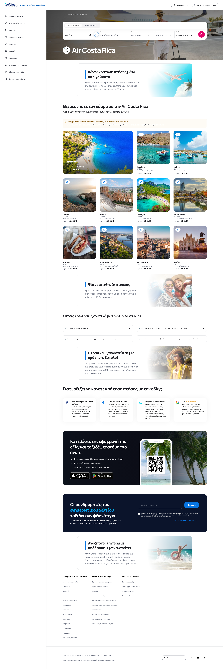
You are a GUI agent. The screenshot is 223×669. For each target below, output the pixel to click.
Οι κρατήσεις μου (128, 591)
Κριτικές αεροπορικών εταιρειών (104, 605)
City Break (66, 586)
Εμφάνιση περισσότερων (184, 520)
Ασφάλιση (66, 624)
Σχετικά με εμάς (128, 582)
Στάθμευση (67, 628)
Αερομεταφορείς (98, 596)
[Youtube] (198, 658)
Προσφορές (67, 619)
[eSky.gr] (64, 14)
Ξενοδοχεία (67, 605)
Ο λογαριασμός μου (208, 5)
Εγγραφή (192, 505)
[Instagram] (204, 658)
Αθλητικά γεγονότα (70, 638)
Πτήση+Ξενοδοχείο (70, 600)
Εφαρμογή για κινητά (100, 586)
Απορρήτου (107, 655)
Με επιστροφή (73, 25)
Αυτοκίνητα (67, 610)
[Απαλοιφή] (90, 35)
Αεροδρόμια (96, 610)
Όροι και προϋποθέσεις (72, 655)
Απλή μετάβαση (91, 25)
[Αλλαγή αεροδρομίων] (96, 34)
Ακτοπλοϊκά (67, 614)
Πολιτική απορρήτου (91, 655)
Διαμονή (66, 596)
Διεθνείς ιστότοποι (172, 658)
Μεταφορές (67, 633)
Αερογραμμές (72, 14)
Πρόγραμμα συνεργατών (131, 586)
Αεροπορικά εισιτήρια (71, 582)
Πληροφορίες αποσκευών (101, 619)
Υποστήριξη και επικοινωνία (132, 596)
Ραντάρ (95, 591)
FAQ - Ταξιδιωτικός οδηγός (102, 624)
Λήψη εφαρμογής (183, 5)
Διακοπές (66, 591)
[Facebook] (191, 658)
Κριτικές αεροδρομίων (100, 614)
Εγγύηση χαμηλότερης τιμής (102, 582)
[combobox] (76, 35)
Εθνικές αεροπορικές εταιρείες (104, 600)
